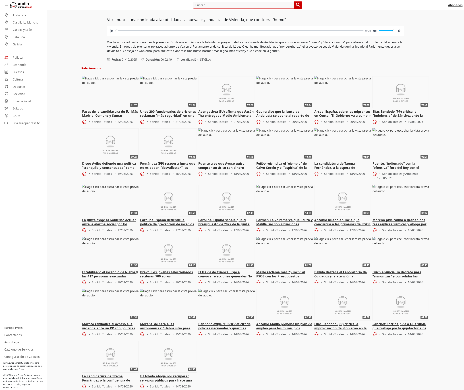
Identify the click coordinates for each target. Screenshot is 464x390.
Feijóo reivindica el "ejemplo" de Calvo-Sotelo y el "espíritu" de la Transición (281, 165)
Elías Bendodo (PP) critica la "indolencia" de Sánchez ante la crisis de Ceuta (397, 113)
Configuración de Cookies (22, 357)
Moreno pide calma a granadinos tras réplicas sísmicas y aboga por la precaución (399, 222)
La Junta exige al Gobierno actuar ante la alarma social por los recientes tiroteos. (109, 222)
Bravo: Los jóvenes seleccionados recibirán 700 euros (166, 274)
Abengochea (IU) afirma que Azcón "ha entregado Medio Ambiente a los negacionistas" (226, 113)
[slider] (240, 31)
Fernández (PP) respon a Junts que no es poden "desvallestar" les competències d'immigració (167, 165)
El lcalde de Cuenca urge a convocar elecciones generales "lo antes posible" (225, 274)
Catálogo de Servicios (19, 349)
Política (18, 58)
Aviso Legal (12, 342)
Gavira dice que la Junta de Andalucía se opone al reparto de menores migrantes (282, 113)
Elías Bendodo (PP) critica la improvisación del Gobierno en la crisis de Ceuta (340, 326)
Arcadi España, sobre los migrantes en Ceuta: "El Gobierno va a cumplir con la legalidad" (342, 113)
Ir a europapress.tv (26, 123)
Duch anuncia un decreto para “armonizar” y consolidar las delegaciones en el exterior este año (397, 274)
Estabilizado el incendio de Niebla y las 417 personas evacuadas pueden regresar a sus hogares (110, 274)
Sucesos (18, 72)
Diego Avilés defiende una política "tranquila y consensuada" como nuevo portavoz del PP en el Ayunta (109, 165)
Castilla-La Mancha (25, 22)
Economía (19, 65)
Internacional (22, 101)
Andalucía (19, 15)
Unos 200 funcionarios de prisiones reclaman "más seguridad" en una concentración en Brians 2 (168, 113)
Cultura (18, 79)
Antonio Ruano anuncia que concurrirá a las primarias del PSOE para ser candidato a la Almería (342, 222)
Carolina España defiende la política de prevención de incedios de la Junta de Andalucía (167, 222)
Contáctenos (13, 335)
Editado (18, 109)
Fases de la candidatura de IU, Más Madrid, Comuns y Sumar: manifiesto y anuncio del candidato (110, 113)
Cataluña (19, 37)
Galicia (17, 44)
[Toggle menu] (6, 5)
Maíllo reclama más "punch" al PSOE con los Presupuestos (280, 274)
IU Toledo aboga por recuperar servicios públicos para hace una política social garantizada (166, 378)
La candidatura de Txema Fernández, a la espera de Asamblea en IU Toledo (334, 165)
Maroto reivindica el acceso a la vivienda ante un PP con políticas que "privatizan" (108, 326)
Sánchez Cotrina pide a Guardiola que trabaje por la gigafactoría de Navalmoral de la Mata (399, 326)
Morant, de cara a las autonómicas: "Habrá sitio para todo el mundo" (165, 326)
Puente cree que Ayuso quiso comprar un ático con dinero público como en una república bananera (222, 165)
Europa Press (13, 328)
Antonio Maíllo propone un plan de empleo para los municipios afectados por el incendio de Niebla (284, 326)
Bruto (16, 116)
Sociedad (19, 94)
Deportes (19, 87)
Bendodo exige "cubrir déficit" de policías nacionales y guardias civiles (224, 326)
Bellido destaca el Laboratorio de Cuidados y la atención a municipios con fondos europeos (340, 274)
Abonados (455, 5)
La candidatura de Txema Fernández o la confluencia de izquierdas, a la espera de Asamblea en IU (106, 378)
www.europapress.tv (13, 362)
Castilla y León (22, 30)
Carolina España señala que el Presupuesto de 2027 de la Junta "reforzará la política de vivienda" (225, 222)
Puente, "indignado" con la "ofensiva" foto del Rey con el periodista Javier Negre (395, 165)
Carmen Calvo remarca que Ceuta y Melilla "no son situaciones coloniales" (284, 222)
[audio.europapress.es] (26, 5)
